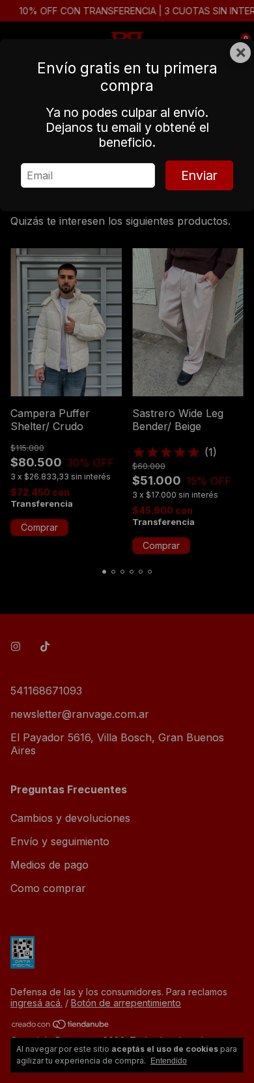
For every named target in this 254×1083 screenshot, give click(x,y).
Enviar (199, 175)
